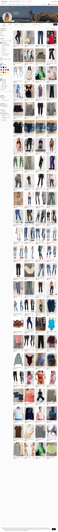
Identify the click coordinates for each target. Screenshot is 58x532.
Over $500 (4, 88)
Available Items (5, 113)
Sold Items (4, 119)
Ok (53, 529)
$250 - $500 (4, 86)
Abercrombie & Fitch (6, 45)
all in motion (4, 49)
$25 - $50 (4, 82)
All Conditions (4, 105)
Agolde (3, 48)
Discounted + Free (5, 100)
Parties (23, 4)
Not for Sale (4, 120)
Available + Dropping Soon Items (6, 115)
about (51, 24)
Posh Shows (28, 4)
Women (9, 4)
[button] (11, 1)
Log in (52, 1)
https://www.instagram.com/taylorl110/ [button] (22, 20)
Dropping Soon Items (6, 117)
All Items (3, 97)
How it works (44, 4)
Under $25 (4, 81)
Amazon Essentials (5, 53)
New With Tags (4, 106)
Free (3, 98)
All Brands (4, 42)
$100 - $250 (4, 85)
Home (20, 4)
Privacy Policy (25, 530)
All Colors (4, 64)
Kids (16, 4)
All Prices (4, 79)
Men (13, 4)
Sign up (55, 1)
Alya (3, 52)
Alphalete (4, 51)
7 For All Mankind (5, 44)
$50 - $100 (4, 84)
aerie (3, 46)
